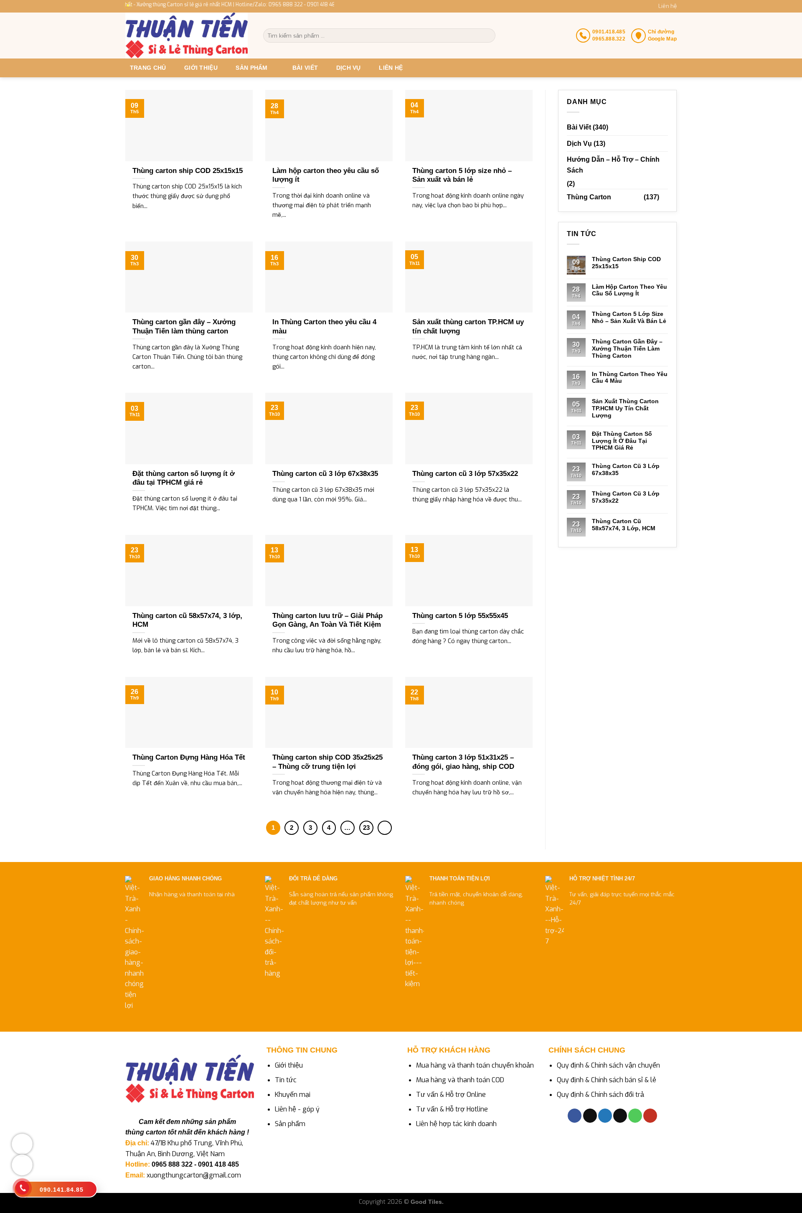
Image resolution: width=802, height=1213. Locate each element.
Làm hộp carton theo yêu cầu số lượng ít (629, 290)
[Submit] (488, 35)
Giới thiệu (201, 67)
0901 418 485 (218, 1164)
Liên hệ (667, 6)
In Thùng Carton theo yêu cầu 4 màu (629, 377)
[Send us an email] (620, 1116)
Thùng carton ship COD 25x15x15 (626, 263)
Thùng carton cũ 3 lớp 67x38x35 (626, 469)
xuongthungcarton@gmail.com (194, 1175)
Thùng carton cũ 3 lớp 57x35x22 (626, 497)
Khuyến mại (292, 1094)
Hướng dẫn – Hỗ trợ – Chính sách (613, 165)
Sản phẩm (290, 1123)
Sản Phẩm (251, 67)
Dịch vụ (348, 67)
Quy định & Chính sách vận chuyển (608, 1065)
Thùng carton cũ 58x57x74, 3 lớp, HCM (623, 524)
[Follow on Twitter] (605, 1116)
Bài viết (305, 67)
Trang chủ (148, 67)
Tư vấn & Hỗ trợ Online (451, 1094)
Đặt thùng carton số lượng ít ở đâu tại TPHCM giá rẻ (622, 440)
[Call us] (635, 1116)
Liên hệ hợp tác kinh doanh (456, 1123)
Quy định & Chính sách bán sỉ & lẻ (606, 1080)
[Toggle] (664, 197)
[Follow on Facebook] (574, 1116)
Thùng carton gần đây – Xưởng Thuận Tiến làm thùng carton (627, 348)
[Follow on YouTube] (650, 1116)
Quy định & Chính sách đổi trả (600, 1094)
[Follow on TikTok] (590, 1116)
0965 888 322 (172, 1164)
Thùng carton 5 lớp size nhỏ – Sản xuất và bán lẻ (629, 317)
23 (366, 827)
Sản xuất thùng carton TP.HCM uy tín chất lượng (625, 408)
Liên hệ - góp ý (297, 1109)
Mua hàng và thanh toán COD (460, 1080)
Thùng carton (589, 197)
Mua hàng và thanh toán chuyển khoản (475, 1065)
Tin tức (286, 1080)
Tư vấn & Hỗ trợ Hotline (452, 1109)
